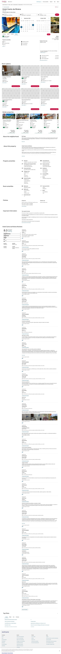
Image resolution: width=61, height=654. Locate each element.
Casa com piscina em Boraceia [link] (9, 621)
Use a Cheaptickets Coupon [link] (50, 642)
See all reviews (24, 609)
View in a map (42, 52)
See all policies (24, 206)
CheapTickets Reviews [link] (20, 642)
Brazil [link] (11, 4)
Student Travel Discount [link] (20, 645)
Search (57, 14)
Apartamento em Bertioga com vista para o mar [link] (38, 623)
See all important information (26, 222)
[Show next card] (58, 124)
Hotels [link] (9, 4)
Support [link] (47, 636)
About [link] (2, 636)
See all (3, 46)
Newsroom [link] (3, 642)
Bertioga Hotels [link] (20, 4)
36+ (57, 31)
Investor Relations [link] (4, 644)
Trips (54, 1)
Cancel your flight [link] (48, 639)
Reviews (9, 231)
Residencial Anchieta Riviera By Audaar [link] (11, 619)
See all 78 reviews (5, 37)
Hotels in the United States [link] (20, 636)
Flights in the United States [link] (20, 639)
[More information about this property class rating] (5, 10)
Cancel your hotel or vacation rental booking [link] (52, 638)
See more (23, 141)
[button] (25, 23)
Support (51, 1)
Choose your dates (15, 86)
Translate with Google (25, 247)
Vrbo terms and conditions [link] (34, 641)
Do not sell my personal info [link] (35, 642)
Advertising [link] (3, 645)
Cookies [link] (32, 638)
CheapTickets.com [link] (5, 4)
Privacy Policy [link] (33, 636)
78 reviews (10, 230)
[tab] (6, 617)
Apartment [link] (32, 626)
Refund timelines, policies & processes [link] (51, 641)
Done (49, 34)
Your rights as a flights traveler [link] (50, 644)
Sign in (58, 1)
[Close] (59, 651)
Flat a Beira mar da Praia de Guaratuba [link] (11, 626)
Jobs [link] (2, 638)
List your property (45, 1)
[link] (57, 7)
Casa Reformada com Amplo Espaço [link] (10, 623)
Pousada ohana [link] (33, 621)
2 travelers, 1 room (42, 15)
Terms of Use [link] (33, 639)
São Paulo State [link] (15, 4)
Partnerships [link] (3, 641)
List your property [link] (4, 639)
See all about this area (43, 60)
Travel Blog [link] (18, 647)
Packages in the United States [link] (21, 641)
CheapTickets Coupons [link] (20, 644)
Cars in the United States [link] (20, 638)
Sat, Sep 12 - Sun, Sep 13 (26, 15)
